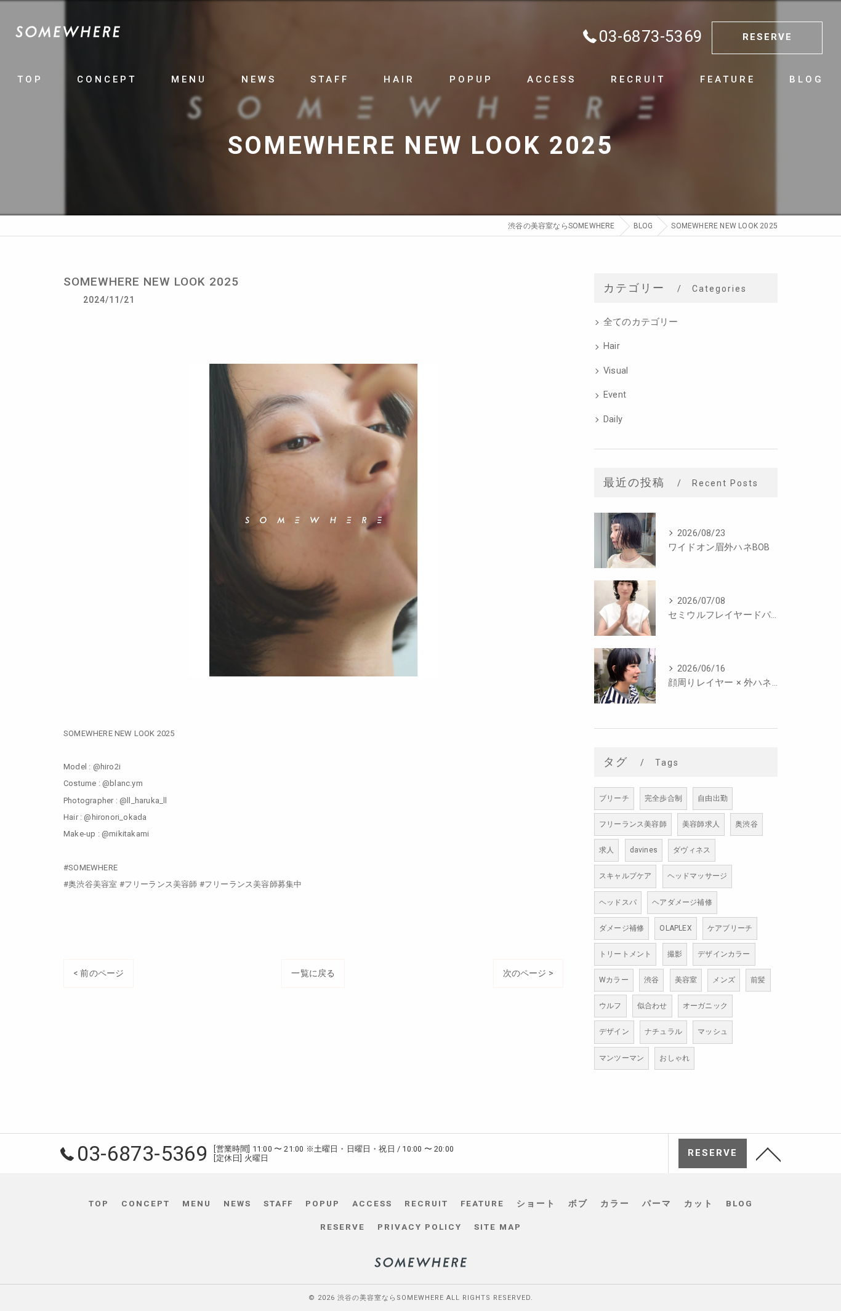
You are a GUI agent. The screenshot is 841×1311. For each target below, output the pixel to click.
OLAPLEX (675, 928)
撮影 (674, 954)
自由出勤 (713, 798)
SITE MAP (497, 1227)
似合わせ (652, 1005)
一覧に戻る (313, 973)
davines (644, 850)
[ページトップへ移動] (768, 1153)
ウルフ (610, 1005)
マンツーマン (621, 1058)
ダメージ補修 (621, 928)
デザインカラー (724, 954)
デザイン (614, 1031)
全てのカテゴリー (640, 322)
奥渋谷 (746, 824)
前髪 (757, 980)
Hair (611, 346)
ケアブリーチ (729, 928)
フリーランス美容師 (633, 824)
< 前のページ (98, 973)
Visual (615, 371)
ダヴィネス (691, 850)
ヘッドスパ (618, 902)
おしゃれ (674, 1058)
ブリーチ (614, 798)
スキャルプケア (625, 876)
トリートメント (625, 954)
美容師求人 (701, 824)
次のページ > (528, 973)
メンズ (723, 980)
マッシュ (713, 1031)
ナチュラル (663, 1031)
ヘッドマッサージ (697, 876)
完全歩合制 (663, 798)
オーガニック (705, 1005)
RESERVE (767, 36)
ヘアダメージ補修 (682, 902)
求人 (606, 850)
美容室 (686, 980)
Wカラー (614, 980)
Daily (612, 419)
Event (614, 395)
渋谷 (651, 980)
